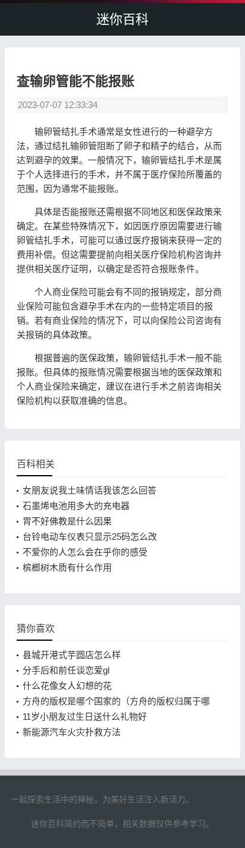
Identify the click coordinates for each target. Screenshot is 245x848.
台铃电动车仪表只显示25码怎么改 (90, 536)
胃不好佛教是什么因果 (67, 521)
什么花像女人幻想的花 (67, 686)
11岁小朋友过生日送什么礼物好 (85, 716)
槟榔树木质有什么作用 (67, 567)
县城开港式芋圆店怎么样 (72, 655)
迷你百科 (122, 19)
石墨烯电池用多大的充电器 (76, 506)
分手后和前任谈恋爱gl (66, 670)
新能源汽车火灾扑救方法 (72, 732)
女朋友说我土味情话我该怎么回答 (89, 490)
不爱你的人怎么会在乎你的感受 (85, 552)
